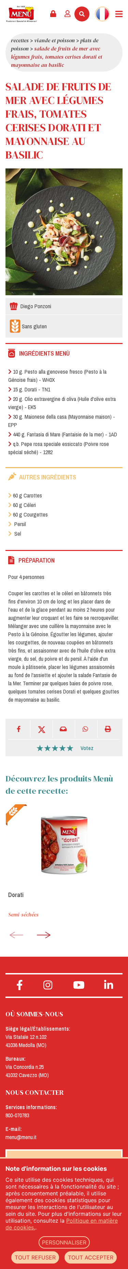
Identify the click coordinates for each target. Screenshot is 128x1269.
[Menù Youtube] (79, 985)
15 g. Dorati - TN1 (31, 389)
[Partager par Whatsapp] (86, 728)
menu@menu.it (21, 1137)
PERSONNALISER (64, 1242)
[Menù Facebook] (19, 985)
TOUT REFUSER (35, 1257)
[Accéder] (67, 14)
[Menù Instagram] (48, 985)
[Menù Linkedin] (108, 985)
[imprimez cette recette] (109, 728)
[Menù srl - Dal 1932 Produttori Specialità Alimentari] (21, 14)
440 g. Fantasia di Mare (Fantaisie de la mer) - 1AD (65, 434)
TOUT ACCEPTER (90, 1257)
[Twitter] (41, 728)
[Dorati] (64, 845)
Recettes (20, 40)
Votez (87, 748)
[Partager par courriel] (64, 728)
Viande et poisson (54, 40)
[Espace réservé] (53, 14)
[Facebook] (19, 728)
